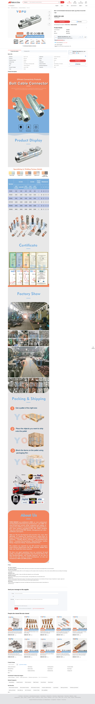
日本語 (60, 697)
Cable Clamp (30, 666)
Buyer (62, 5)
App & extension (73, 5)
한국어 (56, 697)
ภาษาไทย (65, 697)
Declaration (59, 699)
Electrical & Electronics (14, 7)
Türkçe (69, 697)
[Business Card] (85, 56)
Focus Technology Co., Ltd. (40, 699)
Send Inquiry (62, 21)
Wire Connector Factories (24, 687)
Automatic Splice (70, 666)
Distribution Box (50, 670)
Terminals (28, 7)
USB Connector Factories (35, 687)
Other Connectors (28, 682)
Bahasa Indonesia (78, 697)
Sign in (86, 2)
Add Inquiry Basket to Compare (30, 45)
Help (67, 5)
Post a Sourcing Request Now (38, 608)
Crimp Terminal (43, 682)
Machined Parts (10, 668)
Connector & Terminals (22, 7)
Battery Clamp (30, 668)
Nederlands (49, 697)
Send (16, 608)
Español (25, 697)
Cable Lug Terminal (12, 690)
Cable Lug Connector (64, 687)
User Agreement (53, 699)
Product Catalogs (23, 664)
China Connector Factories (13, 687)
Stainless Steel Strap (31, 670)
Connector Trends (36, 690)
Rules (86, 5)
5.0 (73, 53)
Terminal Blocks (11, 682)
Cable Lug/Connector (11, 666)
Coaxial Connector (19, 682)
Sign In (56, 46)
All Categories (11, 5)
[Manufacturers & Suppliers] (14, 2)
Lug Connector (55, 687)
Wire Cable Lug (20, 690)
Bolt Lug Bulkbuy (44, 690)
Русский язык (38, 697)
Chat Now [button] (80, 21)
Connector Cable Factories (46, 687)
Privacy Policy (64, 699)
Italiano (42, 697)
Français (33, 697)
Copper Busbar (50, 668)
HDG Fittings (10, 670)
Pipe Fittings (69, 668)
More (9, 692)
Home (9, 7)
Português (29, 697)
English (22, 697)
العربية (53, 697)
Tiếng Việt (72, 697)
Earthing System (50, 666)
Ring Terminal (50, 682)
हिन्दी (62, 697)
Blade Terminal (35, 682)
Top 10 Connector (28, 690)
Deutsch (45, 697)
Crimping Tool (69, 670)
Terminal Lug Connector (74, 687)
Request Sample (74, 24)
